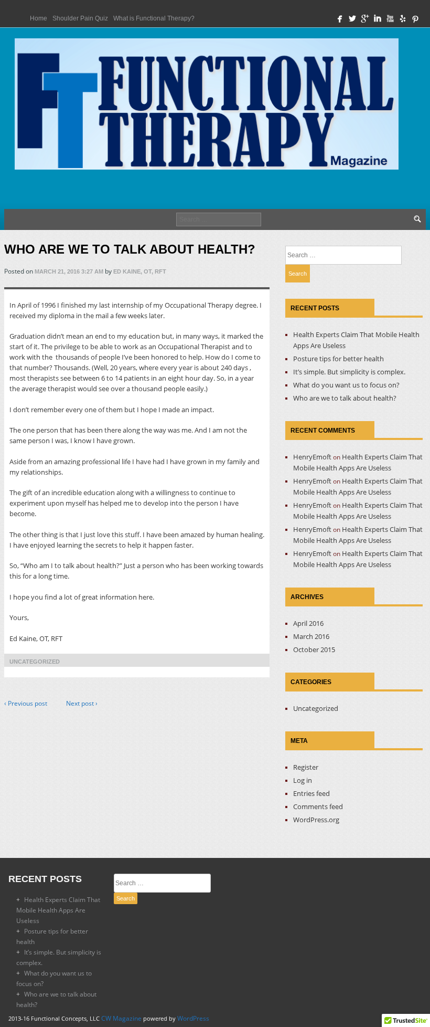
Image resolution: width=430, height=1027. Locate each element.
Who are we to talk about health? (344, 398)
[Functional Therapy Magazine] (206, 106)
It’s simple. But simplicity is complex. (349, 371)
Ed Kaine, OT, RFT (139, 271)
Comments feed (318, 806)
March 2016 (311, 636)
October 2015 (314, 649)
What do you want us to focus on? (346, 385)
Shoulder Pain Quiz (80, 18)
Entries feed (311, 793)
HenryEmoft (312, 457)
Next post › (82, 703)
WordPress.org (316, 819)
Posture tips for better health (338, 358)
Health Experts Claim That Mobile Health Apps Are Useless (58, 910)
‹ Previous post (25, 703)
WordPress (193, 1018)
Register (305, 767)
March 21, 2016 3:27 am (69, 271)
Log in (302, 780)
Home (38, 18)
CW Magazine (121, 1018)
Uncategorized (34, 661)
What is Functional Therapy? (154, 18)
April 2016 (308, 623)
